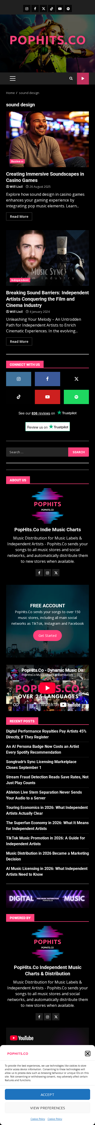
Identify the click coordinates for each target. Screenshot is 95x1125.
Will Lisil (16, 187)
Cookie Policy (37, 1119)
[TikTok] (51, 8)
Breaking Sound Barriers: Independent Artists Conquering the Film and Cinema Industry (47, 258)
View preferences (47, 1107)
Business (17, 161)
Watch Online (83, 79)
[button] (87, 1053)
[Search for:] (37, 452)
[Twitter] (43, 8)
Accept (47, 1094)
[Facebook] (35, 8)
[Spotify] (68, 8)
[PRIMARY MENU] (12, 78)
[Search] (71, 78)
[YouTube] (60, 8)
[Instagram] (26, 8)
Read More (19, 216)
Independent (20, 280)
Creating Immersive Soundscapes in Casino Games (47, 139)
